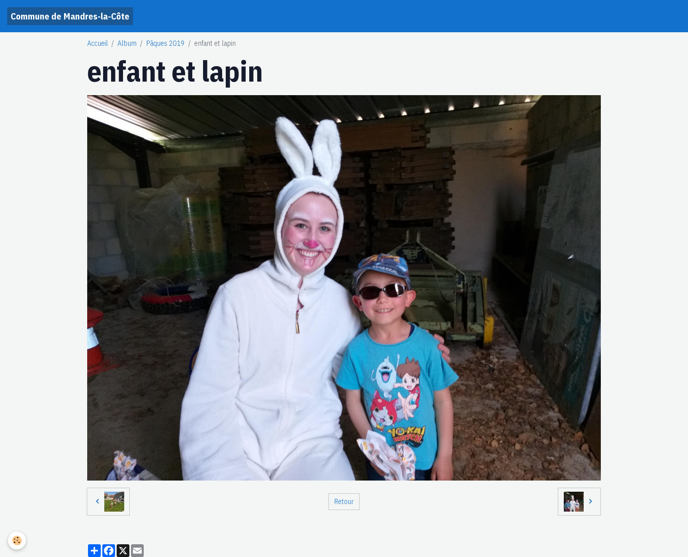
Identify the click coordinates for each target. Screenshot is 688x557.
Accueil (97, 43)
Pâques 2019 (165, 43)
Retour (344, 501)
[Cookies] (17, 540)
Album (127, 43)
